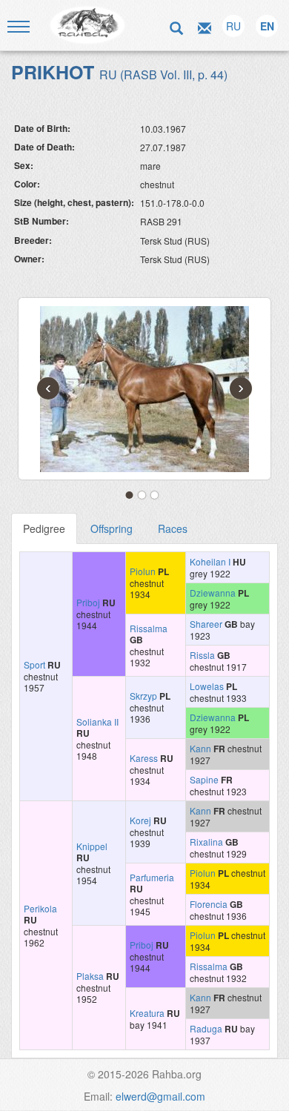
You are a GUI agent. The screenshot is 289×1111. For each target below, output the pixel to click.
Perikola (40, 908)
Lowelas (207, 686)
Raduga (206, 1028)
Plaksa (90, 975)
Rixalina (206, 841)
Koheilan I (210, 561)
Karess (144, 758)
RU (233, 26)
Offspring (111, 528)
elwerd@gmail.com (160, 1096)
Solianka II (97, 721)
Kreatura (147, 1012)
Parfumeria (152, 877)
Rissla (202, 655)
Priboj (88, 602)
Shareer (206, 623)
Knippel (91, 846)
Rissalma (148, 628)
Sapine (204, 779)
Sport (34, 664)
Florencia (208, 904)
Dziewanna (213, 592)
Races (172, 528)
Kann (200, 748)
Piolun (143, 571)
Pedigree (44, 528)
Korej (140, 820)
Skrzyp (143, 695)
